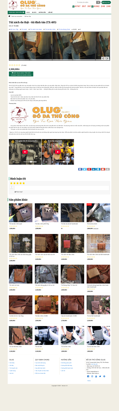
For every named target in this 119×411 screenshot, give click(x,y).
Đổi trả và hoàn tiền (40, 373)
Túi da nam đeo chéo (93, 346)
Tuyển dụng (13, 370)
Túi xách (24, 29)
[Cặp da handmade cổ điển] (72, 304)
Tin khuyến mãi (13, 368)
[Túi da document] (98, 212)
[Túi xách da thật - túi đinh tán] (30, 46)
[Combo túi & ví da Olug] (20, 304)
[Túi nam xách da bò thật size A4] (46, 243)
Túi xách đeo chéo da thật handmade (98, 254)
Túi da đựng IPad (64, 29)
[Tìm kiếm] (98, 2)
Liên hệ (11, 373)
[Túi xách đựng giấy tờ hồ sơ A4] (46, 274)
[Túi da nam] (46, 335)
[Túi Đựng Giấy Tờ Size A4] (72, 274)
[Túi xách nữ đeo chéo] (72, 243)
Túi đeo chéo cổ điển (41, 316)
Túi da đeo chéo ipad (15, 224)
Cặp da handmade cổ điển (69, 316)
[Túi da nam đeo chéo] (98, 335)
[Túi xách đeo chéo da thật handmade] (98, 243)
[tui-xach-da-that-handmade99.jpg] (73, 46)
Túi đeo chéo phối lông (42, 224)
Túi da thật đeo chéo (15, 346)
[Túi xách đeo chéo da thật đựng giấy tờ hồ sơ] (20, 243)
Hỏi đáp (12, 365)
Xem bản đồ (94, 364)
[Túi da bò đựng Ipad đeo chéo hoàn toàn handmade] (98, 274)
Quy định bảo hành (40, 368)
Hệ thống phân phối (66, 362)
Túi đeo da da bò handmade (69, 224)
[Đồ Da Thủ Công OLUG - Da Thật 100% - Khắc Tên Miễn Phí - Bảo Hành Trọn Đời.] (26, 5)
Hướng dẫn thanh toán (67, 368)
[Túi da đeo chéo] (72, 335)
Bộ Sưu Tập (14, 29)
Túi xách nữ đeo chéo (67, 254)
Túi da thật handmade (93, 316)
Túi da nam (38, 346)
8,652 (75, 29)
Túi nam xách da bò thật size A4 (45, 254)
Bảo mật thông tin (40, 365)
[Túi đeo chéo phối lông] (46, 212)
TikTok (89, 380)
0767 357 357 (83, 6)
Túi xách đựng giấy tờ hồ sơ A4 (44, 285)
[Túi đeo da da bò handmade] (72, 212)
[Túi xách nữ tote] (20, 274)
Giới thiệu (12, 362)
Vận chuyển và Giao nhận (42, 370)
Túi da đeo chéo (50, 29)
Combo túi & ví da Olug (16, 316)
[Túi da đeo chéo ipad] (20, 212)
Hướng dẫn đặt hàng (66, 365)
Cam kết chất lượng (40, 362)
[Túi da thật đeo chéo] (20, 335)
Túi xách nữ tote (14, 285)
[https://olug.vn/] (9, 16)
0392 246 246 (102, 6)
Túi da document (92, 224)
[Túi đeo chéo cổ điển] (46, 304)
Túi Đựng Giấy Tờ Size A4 (69, 285)
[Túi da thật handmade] (98, 304)
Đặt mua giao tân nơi (21, 74)
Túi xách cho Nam (36, 29)
